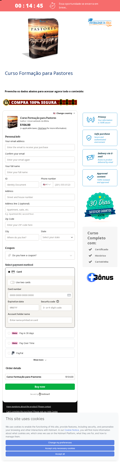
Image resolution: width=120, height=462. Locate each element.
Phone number (48, 178)
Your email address (15, 141)
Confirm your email (15, 153)
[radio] (9, 272)
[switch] (12, 282)
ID (6, 178)
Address (9, 191)
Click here (42, 128)
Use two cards (23, 282)
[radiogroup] (40, 313)
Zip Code (9, 218)
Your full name (12, 166)
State (43, 231)
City (7, 231)
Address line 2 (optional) (17, 203)
